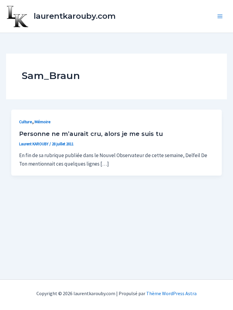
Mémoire (43, 121)
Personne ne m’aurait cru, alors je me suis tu (91, 133)
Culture (25, 121)
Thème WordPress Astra (171, 293)
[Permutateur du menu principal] (220, 16)
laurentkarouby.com (75, 16)
